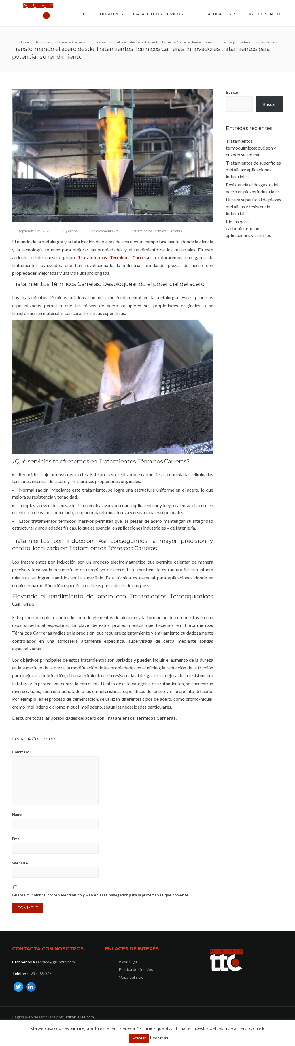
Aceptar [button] (139, 1038)
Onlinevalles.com (78, 1016)
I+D (195, 14)
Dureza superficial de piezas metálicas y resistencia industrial (253, 206)
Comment (22, 752)
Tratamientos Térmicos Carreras (157, 231)
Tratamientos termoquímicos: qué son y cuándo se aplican (251, 147)
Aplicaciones (222, 14)
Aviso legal (128, 961)
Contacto (269, 14)
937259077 (41, 973)
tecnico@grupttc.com (55, 961)
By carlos (70, 231)
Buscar (232, 92)
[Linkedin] (31, 987)
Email (18, 839)
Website (20, 863)
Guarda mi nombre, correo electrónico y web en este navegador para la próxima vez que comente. (100, 895)
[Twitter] (18, 987)
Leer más (159, 1037)
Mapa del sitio (131, 977)
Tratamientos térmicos (158, 14)
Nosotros (111, 14)
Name (18, 814)
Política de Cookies (136, 969)
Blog (247, 14)
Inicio (89, 14)
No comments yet (104, 231)
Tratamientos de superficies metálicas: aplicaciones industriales (253, 169)
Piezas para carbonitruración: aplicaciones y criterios (248, 228)
